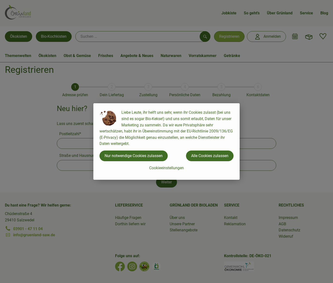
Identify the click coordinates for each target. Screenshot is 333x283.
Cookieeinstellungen (166, 168)
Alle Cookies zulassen (209, 155)
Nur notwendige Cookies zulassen (134, 155)
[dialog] (166, 141)
